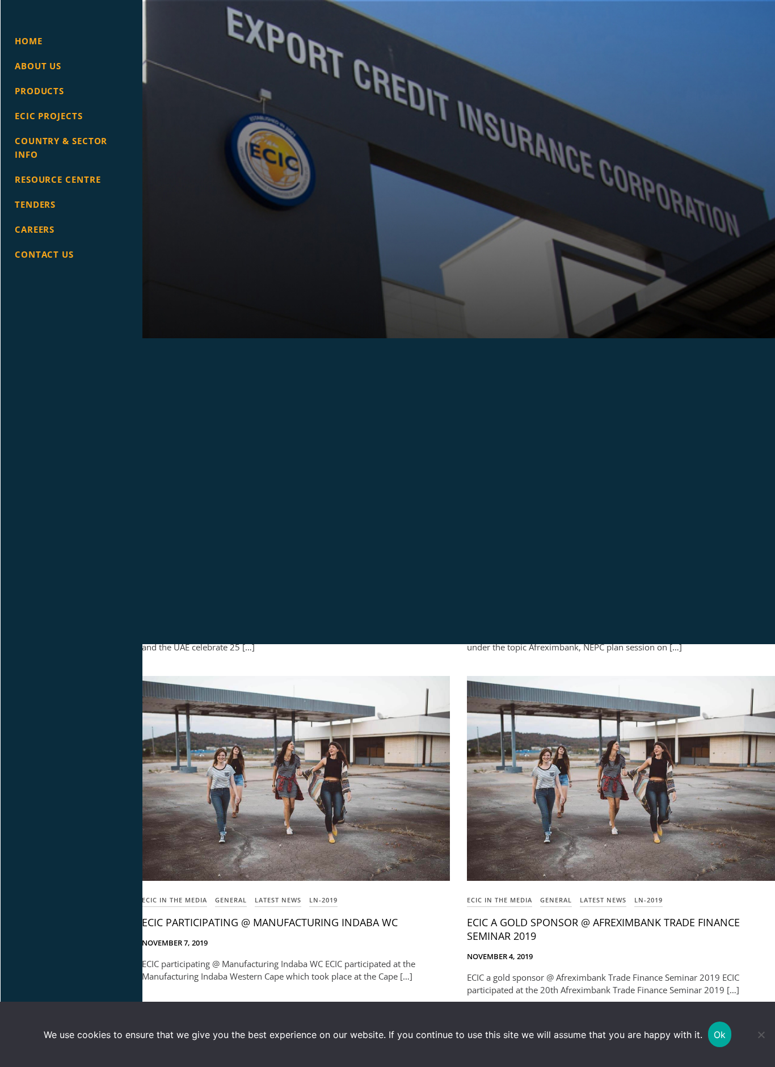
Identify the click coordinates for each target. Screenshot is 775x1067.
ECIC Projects (49, 115)
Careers (34, 229)
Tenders (35, 204)
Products (39, 90)
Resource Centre (58, 179)
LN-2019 (323, 900)
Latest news (278, 900)
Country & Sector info (61, 147)
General (231, 900)
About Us (38, 66)
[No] (760, 1034)
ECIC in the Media (174, 900)
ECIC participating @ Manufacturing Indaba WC (270, 922)
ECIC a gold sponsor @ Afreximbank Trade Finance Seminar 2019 (603, 929)
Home (29, 41)
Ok (720, 1034)
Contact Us (44, 254)
